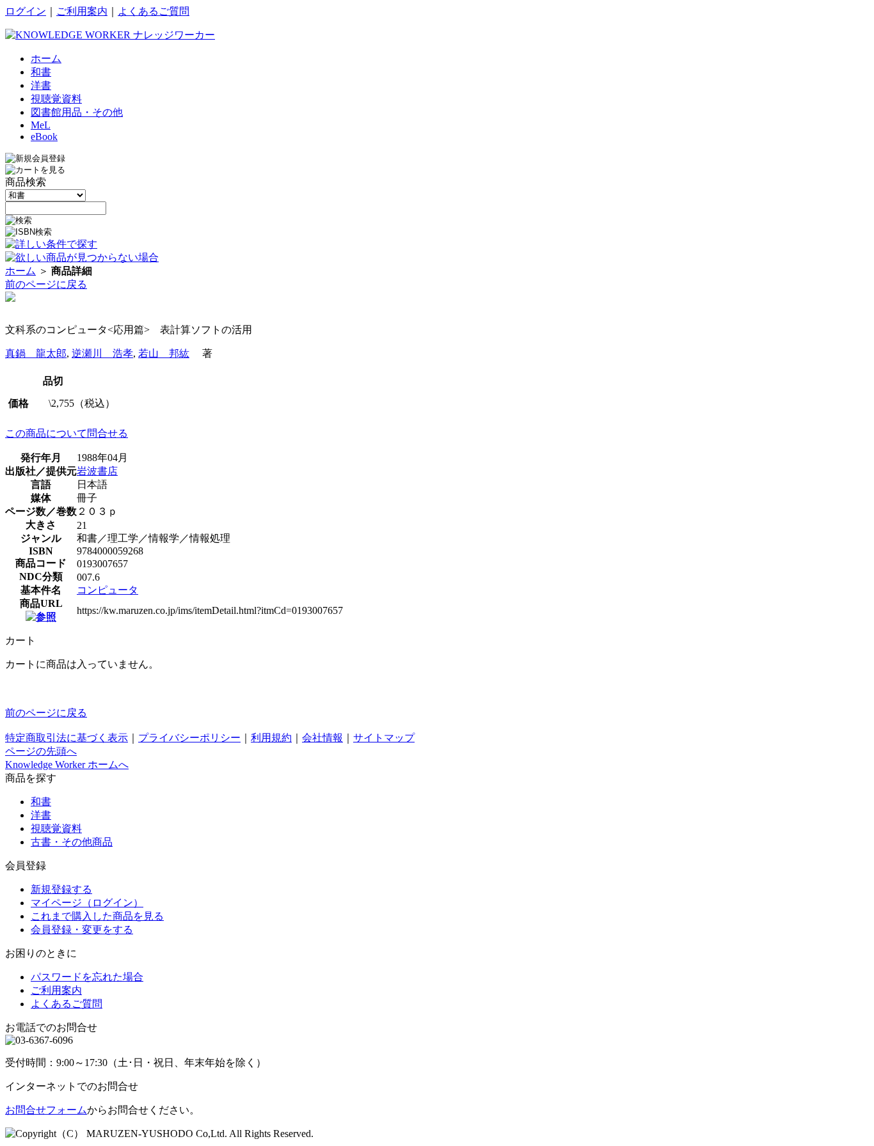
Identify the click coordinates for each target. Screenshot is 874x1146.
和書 (41, 801)
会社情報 (322, 737)
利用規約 (271, 737)
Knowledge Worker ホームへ (67, 764)
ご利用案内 (81, 11)
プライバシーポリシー (189, 737)
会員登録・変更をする (82, 929)
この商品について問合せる (66, 433)
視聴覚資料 (56, 828)
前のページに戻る (46, 284)
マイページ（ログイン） (87, 902)
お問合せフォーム (46, 1109)
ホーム (20, 270)
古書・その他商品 (72, 841)
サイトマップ (384, 737)
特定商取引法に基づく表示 (66, 737)
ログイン (25, 11)
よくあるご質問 (153, 11)
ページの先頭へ (41, 751)
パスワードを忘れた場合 (87, 976)
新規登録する (61, 889)
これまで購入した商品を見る (97, 916)
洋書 (41, 815)
